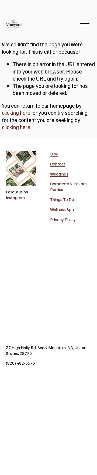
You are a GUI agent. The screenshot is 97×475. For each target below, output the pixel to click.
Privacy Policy (63, 219)
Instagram (15, 197)
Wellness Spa (62, 209)
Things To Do (62, 199)
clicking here (16, 112)
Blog (54, 154)
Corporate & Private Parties (68, 186)
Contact (57, 164)
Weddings (59, 174)
